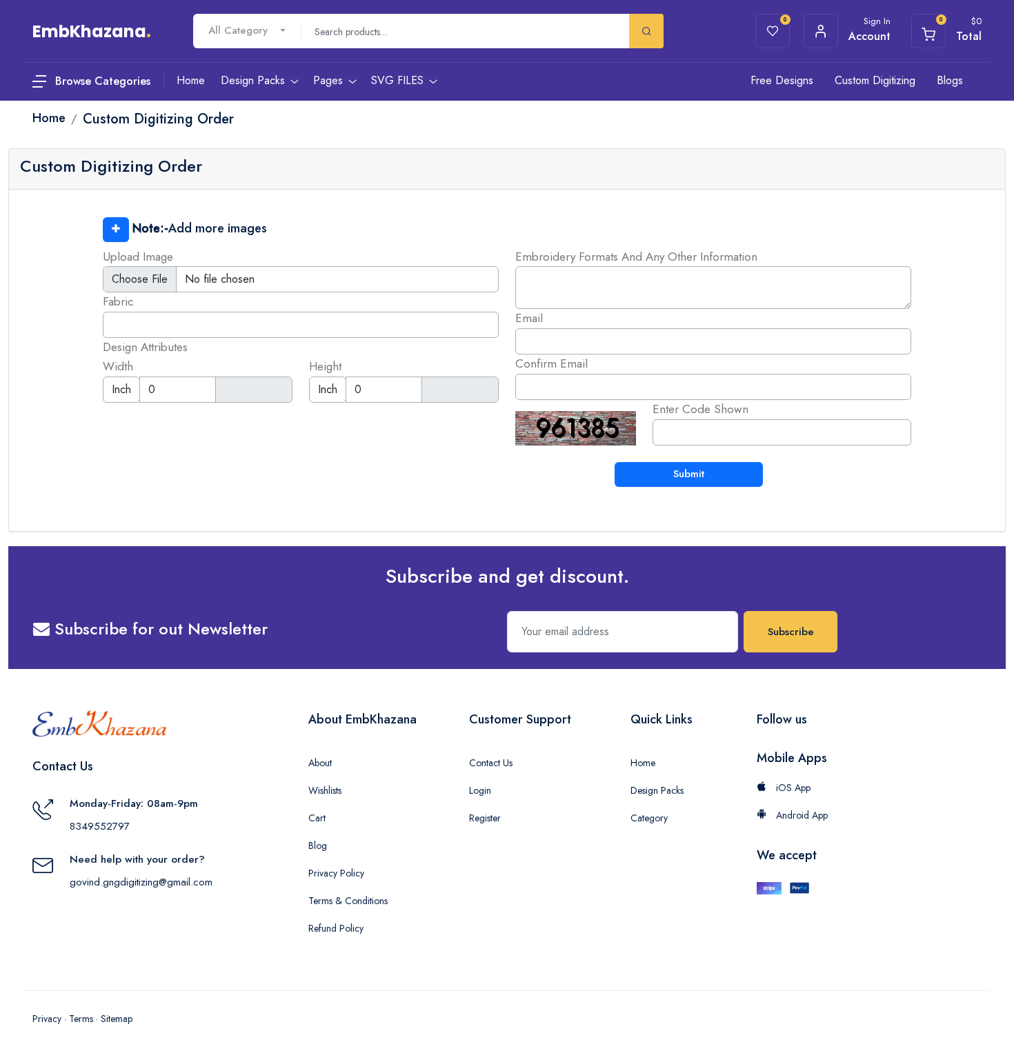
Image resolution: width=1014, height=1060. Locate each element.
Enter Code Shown (700, 409)
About (320, 763)
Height (325, 366)
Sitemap (116, 1019)
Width (118, 366)
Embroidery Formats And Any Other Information (636, 256)
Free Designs (781, 80)
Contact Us (491, 763)
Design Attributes (145, 347)
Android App (800, 815)
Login (480, 790)
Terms (81, 1019)
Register (485, 818)
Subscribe (791, 631)
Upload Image (138, 256)
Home (642, 763)
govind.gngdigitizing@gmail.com (141, 882)
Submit (688, 473)
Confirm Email (551, 363)
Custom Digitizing (875, 80)
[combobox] (247, 31)
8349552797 (100, 826)
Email (529, 318)
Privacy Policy (336, 873)
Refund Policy (336, 928)
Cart (317, 818)
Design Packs (657, 790)
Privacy (46, 1019)
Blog (317, 845)
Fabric (118, 301)
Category (649, 818)
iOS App (792, 787)
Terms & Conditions (348, 901)
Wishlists (324, 790)
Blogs (950, 80)
